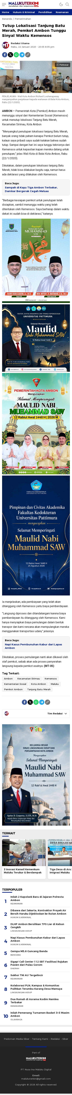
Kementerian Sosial (15, 684)
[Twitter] (10, 54)
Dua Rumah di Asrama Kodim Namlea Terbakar (34, 1001)
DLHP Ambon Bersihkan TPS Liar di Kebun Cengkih (37, 926)
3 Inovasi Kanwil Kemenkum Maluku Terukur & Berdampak (22, 871)
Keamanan (62, 12)
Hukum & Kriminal (24, 12)
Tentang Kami (40, 1038)
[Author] (5, 45)
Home (5, 12)
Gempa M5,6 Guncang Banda (29, 951)
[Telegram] (22, 54)
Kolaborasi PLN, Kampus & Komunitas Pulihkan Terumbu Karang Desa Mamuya (36, 987)
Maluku (55, 684)
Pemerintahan (23, 18)
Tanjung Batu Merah (39, 689)
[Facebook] (4, 54)
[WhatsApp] (16, 54)
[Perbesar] (36, 91)
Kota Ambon (38, 684)
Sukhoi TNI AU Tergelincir (26, 975)
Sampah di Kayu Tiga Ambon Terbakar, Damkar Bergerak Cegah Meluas (31, 189)
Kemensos (51, 678)
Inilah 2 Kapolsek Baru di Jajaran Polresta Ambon (37, 898)
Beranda (7, 18)
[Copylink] (27, 54)
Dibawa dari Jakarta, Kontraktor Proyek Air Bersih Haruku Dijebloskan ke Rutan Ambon (38, 912)
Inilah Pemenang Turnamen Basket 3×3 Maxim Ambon (39, 1014)
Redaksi (55, 1038)
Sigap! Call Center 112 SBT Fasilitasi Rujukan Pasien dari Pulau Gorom (39, 963)
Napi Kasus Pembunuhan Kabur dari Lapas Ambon (33, 646)
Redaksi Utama (20, 43)
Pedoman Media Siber (16, 1038)
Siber (65, 1038)
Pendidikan (45, 12)
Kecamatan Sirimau (28, 678)
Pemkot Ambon (13, 689)
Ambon (8, 678)
